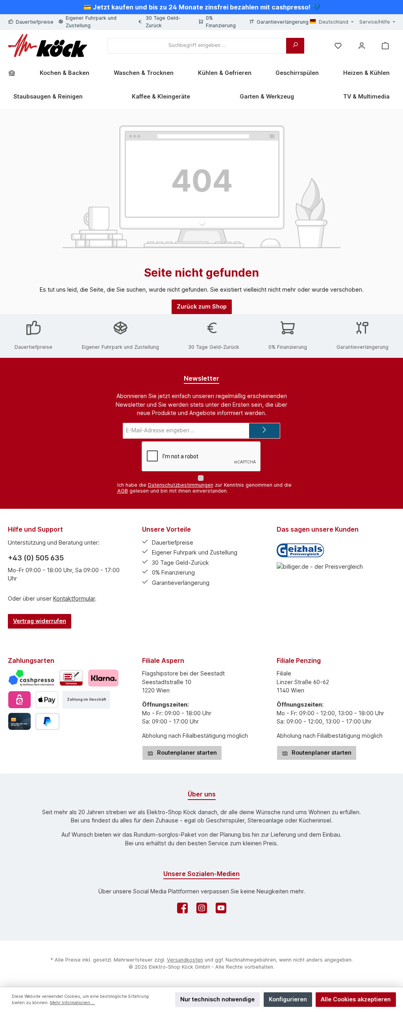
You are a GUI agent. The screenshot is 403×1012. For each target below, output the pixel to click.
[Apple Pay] (46, 700)
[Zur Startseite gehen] (47, 45)
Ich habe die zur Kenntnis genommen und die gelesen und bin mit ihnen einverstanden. (204, 488)
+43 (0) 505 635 (36, 558)
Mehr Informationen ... (72, 1002)
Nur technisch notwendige (217, 999)
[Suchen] (295, 46)
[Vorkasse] (71, 678)
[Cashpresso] (31, 678)
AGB (122, 491)
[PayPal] (47, 721)
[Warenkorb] (385, 45)
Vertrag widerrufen (39, 621)
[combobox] (197, 46)
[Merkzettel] (338, 45)
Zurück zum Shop (202, 306)
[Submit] (264, 431)
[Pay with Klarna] (103, 678)
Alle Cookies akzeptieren (356, 999)
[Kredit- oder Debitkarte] (19, 721)
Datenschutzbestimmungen (180, 485)
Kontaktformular (74, 598)
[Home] (14, 73)
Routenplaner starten (186, 752)
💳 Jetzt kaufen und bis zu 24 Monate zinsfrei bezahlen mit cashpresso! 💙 (201, 7)
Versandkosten (185, 960)
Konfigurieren (288, 999)
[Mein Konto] (362, 45)
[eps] (19, 700)
